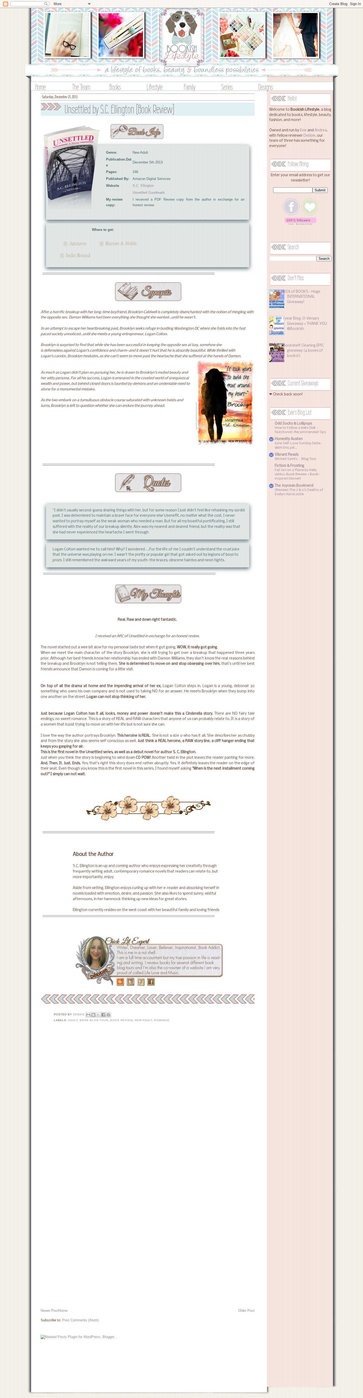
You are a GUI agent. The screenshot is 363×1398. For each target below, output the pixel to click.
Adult (73, 1020)
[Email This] (88, 1014)
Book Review (121, 1020)
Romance (162, 1020)
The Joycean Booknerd (294, 486)
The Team (81, 87)
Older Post (246, 1311)
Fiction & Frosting (289, 466)
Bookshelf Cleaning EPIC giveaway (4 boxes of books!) (303, 351)
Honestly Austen (289, 439)
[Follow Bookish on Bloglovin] (300, 224)
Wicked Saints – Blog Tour (295, 459)
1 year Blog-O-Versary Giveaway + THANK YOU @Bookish (305, 324)
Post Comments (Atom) (80, 1320)
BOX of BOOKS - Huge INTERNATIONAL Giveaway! (301, 297)
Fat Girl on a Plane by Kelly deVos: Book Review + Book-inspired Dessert (297, 474)
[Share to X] (98, 1014)
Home (40, 87)
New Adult (143, 1020)
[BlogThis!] (93, 1014)
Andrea (321, 130)
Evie (303, 130)
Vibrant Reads (286, 455)
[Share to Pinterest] (108, 1014)
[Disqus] (148, 1101)
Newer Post (49, 1311)
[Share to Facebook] (103, 1014)
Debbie (309, 136)
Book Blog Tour (94, 1020)
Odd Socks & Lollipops (293, 424)
